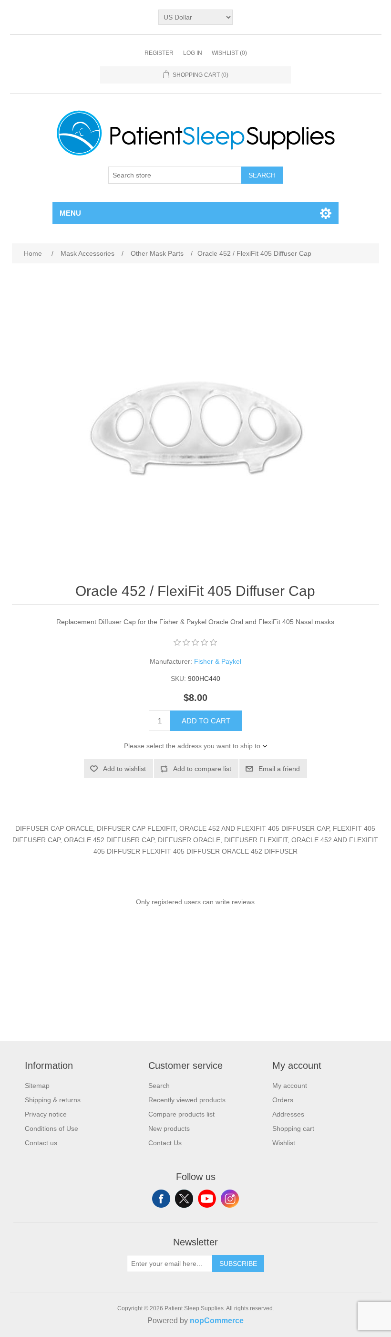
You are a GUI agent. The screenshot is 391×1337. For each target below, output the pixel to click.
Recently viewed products (187, 1100)
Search (262, 175)
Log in (192, 53)
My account (289, 1085)
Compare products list (181, 1114)
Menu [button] (70, 213)
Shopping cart (293, 1128)
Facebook (161, 1199)
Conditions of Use (51, 1128)
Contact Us (165, 1143)
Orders (282, 1100)
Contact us (41, 1143)
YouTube (207, 1199)
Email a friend (279, 769)
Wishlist (283, 1143)
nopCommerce (217, 1320)
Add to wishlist (124, 769)
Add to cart (206, 721)
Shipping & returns (53, 1100)
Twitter (184, 1199)
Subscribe (238, 1263)
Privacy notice (46, 1114)
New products (169, 1128)
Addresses (288, 1114)
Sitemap (37, 1085)
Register (159, 53)
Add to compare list (202, 769)
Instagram (230, 1199)
